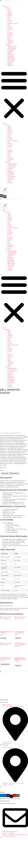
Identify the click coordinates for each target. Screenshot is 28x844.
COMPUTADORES (12, 48)
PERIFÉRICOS (11, 57)
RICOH (9, 39)
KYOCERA (10, 28)
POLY (9, 37)
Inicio (1, 433)
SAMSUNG (10, 40)
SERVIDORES (11, 60)
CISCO (9, 17)
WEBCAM (10, 65)
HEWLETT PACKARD (13, 23)
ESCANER (10, 51)
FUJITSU (10, 22)
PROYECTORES (11, 59)
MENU (4, 6)
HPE (9, 25)
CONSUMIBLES (11, 50)
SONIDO (10, 64)
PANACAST (10, 34)
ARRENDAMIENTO (12, 46)
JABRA (9, 26)
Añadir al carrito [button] (5, 664)
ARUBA (9, 12)
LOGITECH (10, 32)
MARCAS (7, 8)
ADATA (9, 9)
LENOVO (10, 29)
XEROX (9, 43)
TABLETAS (10, 62)
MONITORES (11, 56)
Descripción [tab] (5, 473)
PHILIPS (10, 36)
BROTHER (10, 14)
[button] (14, 94)
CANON (10, 15)
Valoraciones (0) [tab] (14, 473)
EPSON (9, 20)
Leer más (3, 638)
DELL (9, 18)
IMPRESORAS (11, 54)
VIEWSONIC (11, 42)
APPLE (9, 11)
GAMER (10, 53)
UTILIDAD (7, 45)
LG (8, 31)
